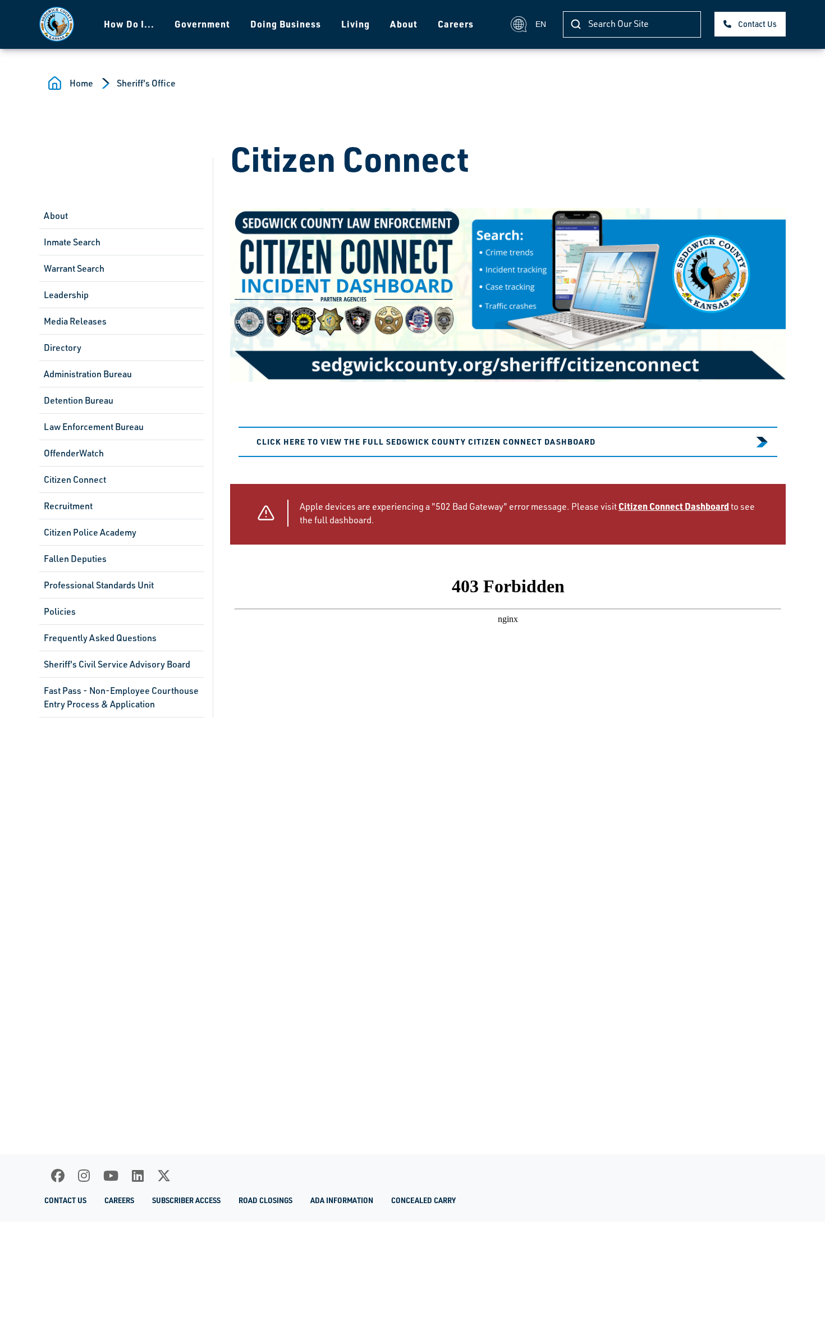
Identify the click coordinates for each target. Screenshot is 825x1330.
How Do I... (129, 24)
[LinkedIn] (137, 1175)
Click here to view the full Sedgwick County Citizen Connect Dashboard (425, 441)
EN (540, 24)
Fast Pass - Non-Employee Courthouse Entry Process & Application (121, 697)
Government (202, 24)
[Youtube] (111, 1175)
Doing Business (285, 24)
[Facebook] (57, 1175)
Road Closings (265, 1200)
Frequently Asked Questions (100, 637)
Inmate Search (72, 242)
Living (355, 24)
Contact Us (757, 24)
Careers (456, 24)
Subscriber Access (186, 1200)
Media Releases (75, 321)
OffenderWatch (74, 453)
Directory (62, 347)
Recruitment (68, 505)
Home (81, 83)
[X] (163, 1175)
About (404, 24)
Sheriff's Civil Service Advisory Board (117, 664)
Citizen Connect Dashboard (673, 506)
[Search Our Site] (576, 24)
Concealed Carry (423, 1200)
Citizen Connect (75, 479)
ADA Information (341, 1200)
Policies (60, 611)
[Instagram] (84, 1175)
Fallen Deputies (75, 558)
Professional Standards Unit (99, 585)
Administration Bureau (88, 374)
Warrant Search (74, 268)
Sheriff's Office (146, 83)
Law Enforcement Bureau (94, 426)
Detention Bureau (78, 400)
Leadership (66, 294)
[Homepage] (56, 24)
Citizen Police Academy (90, 532)
